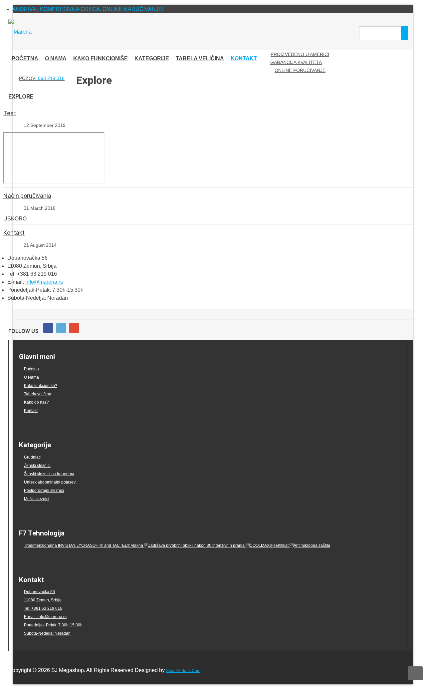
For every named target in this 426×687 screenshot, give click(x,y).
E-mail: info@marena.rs (45, 616)
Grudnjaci (33, 457)
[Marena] (20, 32)
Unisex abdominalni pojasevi (50, 482)
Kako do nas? (36, 402)
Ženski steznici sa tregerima (49, 474)
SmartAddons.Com (183, 670)
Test (9, 113)
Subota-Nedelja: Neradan (47, 633)
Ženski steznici (37, 465)
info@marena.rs (44, 282)
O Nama (31, 377)
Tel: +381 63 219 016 (43, 608)
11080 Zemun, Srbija (43, 600)
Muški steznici (36, 499)
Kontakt (14, 232)
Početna (31, 369)
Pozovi (42, 78)
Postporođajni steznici (44, 490)
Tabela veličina (37, 394)
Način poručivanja (27, 195)
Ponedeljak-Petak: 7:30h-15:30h (53, 625)
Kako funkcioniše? (40, 385)
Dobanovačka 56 (39, 591)
